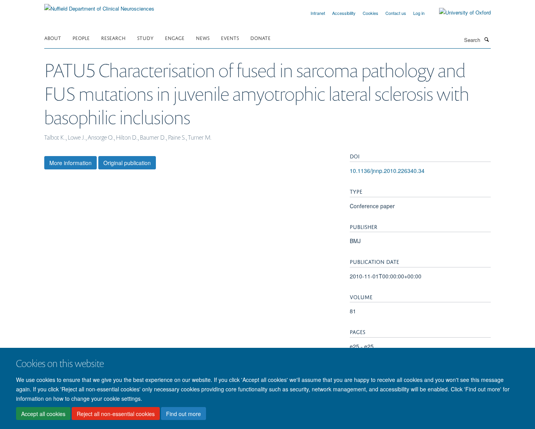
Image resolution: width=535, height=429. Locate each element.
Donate (260, 37)
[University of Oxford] (459, 12)
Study (145, 37)
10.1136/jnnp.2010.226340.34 (387, 171)
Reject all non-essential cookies (116, 414)
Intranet (318, 13)
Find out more (183, 414)
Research (113, 37)
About (52, 37)
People (81, 37)
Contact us (395, 13)
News (203, 37)
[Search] (486, 39)
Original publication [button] (127, 163)
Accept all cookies (43, 414)
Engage (174, 37)
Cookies (370, 13)
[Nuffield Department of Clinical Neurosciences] (99, 5)
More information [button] (70, 163)
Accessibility (344, 13)
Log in (419, 13)
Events (230, 37)
